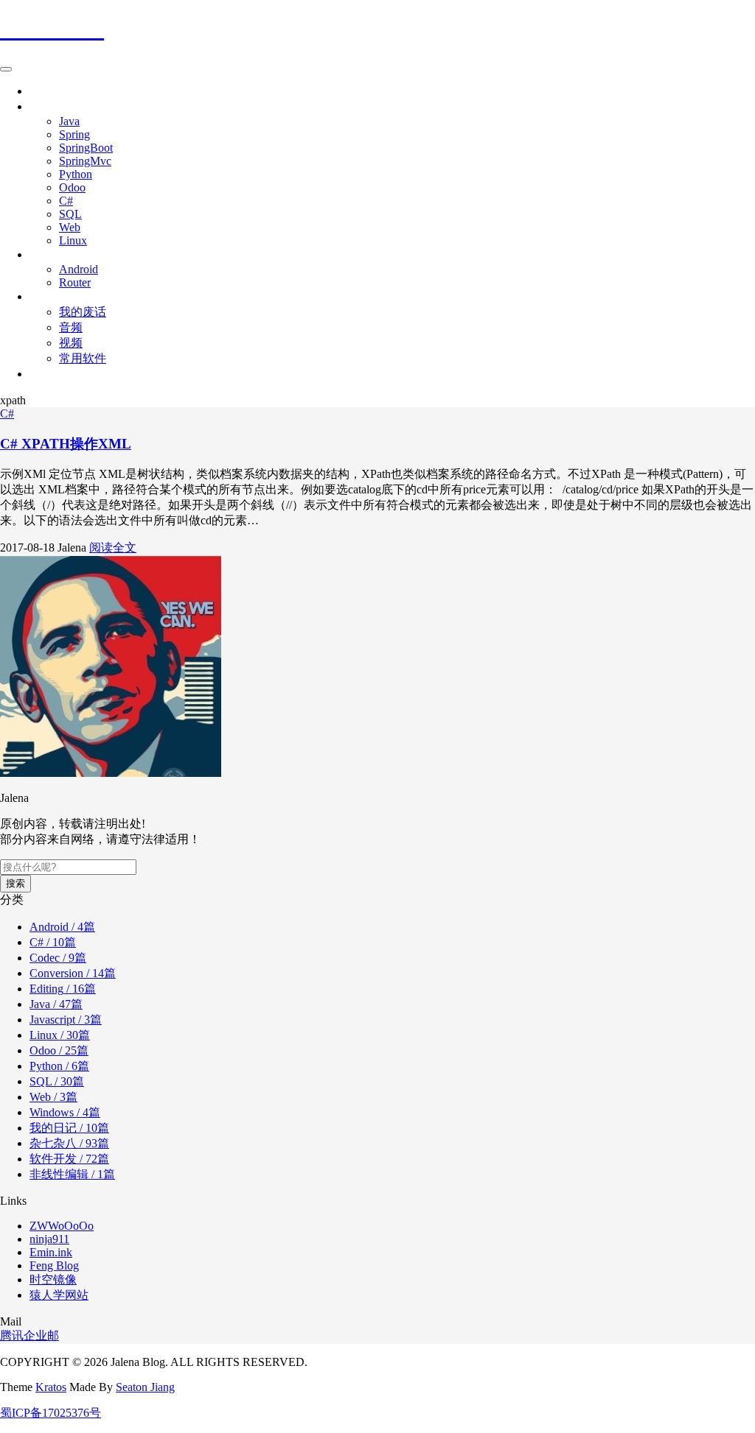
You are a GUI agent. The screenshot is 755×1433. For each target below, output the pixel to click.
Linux (73, 240)
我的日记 (69, 1128)
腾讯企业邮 (29, 1335)
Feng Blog (54, 1265)
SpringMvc (85, 161)
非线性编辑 (72, 1174)
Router (75, 282)
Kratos (50, 1387)
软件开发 (69, 1158)
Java (69, 121)
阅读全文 (112, 547)
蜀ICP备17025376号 (50, 1412)
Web (69, 227)
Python (75, 174)
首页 (41, 91)
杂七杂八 (53, 296)
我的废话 (82, 312)
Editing (62, 988)
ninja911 (49, 1239)
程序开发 (53, 106)
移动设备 (53, 254)
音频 (71, 327)
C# (66, 200)
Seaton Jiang (145, 1387)
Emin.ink (50, 1252)
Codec (57, 957)
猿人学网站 (58, 1295)
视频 (71, 343)
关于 (41, 373)
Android (78, 269)
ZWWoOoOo (61, 1225)
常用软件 (82, 358)
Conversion (72, 973)
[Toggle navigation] (6, 69)
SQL (70, 214)
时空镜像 (53, 1279)
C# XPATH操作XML (65, 443)
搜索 (15, 883)
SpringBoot (86, 147)
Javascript (65, 1019)
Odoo (72, 187)
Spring (74, 134)
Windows (64, 1112)
